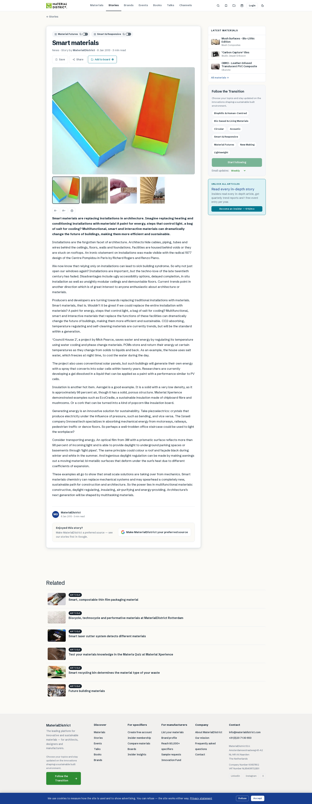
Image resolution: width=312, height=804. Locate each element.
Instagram (251, 776)
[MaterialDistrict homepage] (56, 5)
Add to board (102, 59)
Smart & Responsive (109, 34)
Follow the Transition (66, 778)
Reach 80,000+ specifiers (170, 746)
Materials (96, 5)
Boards (132, 749)
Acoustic (235, 128)
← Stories (52, 16)
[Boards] (234, 5)
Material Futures (68, 34)
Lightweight (221, 152)
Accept (257, 798)
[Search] (218, 5)
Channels (185, 5)
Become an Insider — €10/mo (236, 208)
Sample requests (171, 754)
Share (79, 59)
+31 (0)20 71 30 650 (240, 737)
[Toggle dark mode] (262, 5)
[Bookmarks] (226, 5)
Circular (219, 128)
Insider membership (139, 737)
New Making (247, 144)
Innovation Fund (171, 760)
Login (252, 5)
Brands (129, 5)
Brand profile (169, 737)
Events (143, 5)
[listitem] (66, 190)
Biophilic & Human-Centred (230, 113)
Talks (170, 5)
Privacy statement (201, 798)
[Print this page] (72, 210)
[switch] (83, 34)
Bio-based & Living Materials (231, 120)
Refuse (242, 798)
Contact (200, 754)
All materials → (220, 77)
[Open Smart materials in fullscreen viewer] (123, 120)
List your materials (172, 732)
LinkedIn (235, 776)
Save (62, 59)
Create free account (140, 732)
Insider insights (137, 754)
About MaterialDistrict (208, 732)
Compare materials (139, 743)
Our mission (202, 737)
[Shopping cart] (242, 5)
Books (157, 5)
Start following (237, 162)
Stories (114, 5)
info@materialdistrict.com (245, 732)
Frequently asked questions (205, 746)
